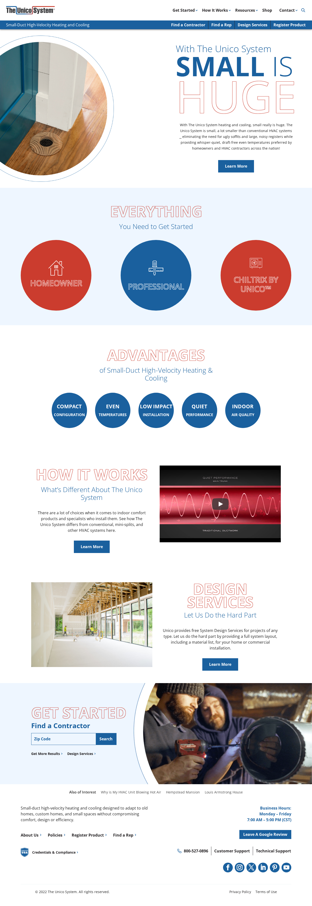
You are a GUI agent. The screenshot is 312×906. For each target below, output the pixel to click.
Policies (55, 835)
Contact (287, 10)
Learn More (236, 166)
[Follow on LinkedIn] (263, 867)
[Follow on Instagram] (239, 867)
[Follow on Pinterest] (275, 867)
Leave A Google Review (265, 834)
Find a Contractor (188, 25)
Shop (267, 10)
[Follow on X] (251, 867)
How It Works (215, 10)
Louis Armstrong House (224, 792)
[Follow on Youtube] (286, 867)
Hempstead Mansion (183, 792)
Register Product (289, 25)
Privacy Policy (240, 891)
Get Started (184, 10)
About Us (30, 835)
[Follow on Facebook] (228, 867)
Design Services (252, 25)
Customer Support (232, 851)
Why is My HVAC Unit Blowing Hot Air (131, 792)
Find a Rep (221, 25)
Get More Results (45, 753)
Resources (245, 10)
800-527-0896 (196, 851)
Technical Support (273, 851)
